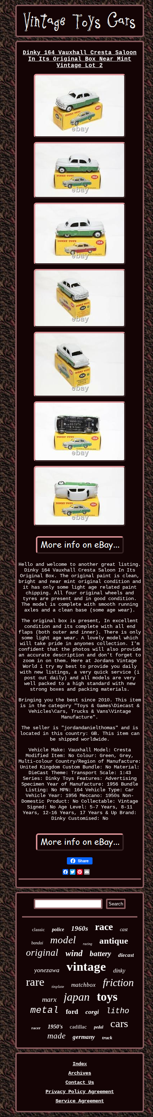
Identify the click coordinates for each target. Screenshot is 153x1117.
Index (80, 1064)
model (63, 939)
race (104, 926)
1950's (55, 1027)
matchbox (83, 984)
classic (38, 929)
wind (74, 953)
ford (72, 1011)
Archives (79, 1073)
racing (87, 944)
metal (44, 1010)
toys (107, 996)
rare (35, 981)
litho (117, 1011)
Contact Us (79, 1082)
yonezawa (46, 970)
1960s (79, 928)
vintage (86, 967)
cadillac (78, 1027)
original (42, 952)
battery (100, 953)
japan (77, 996)
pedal (98, 1027)
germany (84, 1037)
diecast (126, 955)
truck (107, 1037)
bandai (37, 942)
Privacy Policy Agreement (80, 1092)
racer (36, 1028)
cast (124, 929)
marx (49, 999)
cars (119, 1023)
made (56, 1035)
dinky (119, 971)
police (58, 929)
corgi (92, 1011)
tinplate (58, 986)
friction (118, 982)
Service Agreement (80, 1101)
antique (113, 940)
